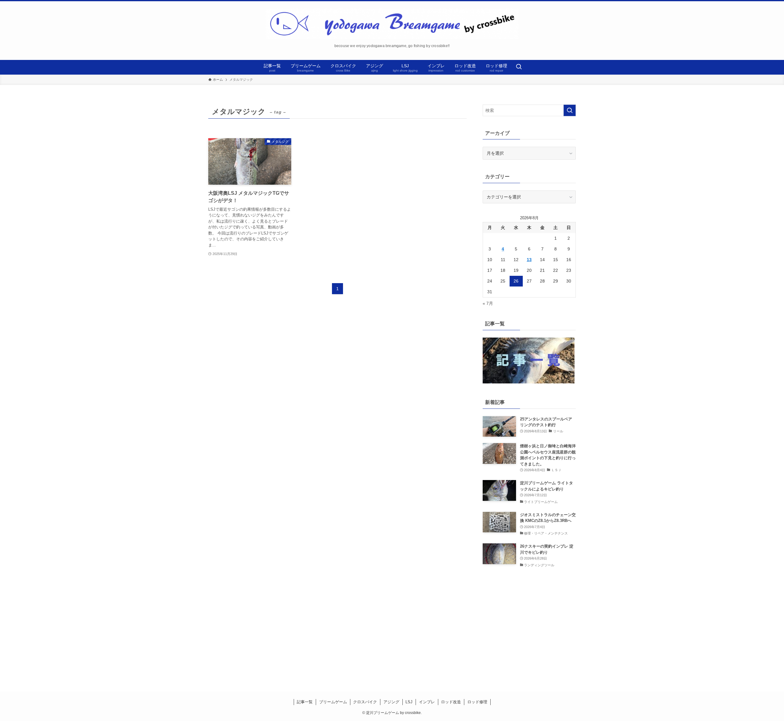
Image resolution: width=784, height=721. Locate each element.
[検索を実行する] (570, 110)
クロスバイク (365, 702)
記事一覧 (305, 702)
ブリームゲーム (333, 702)
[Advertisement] (529, 624)
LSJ (409, 702)
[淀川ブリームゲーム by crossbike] (392, 24)
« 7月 (488, 303)
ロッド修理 (477, 702)
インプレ (427, 702)
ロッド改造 (451, 702)
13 (529, 259)
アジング (391, 702)
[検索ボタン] (519, 67)
